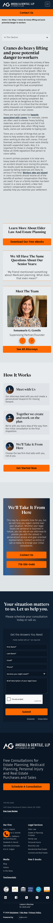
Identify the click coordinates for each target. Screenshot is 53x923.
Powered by (8, 917)
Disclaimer (31, 719)
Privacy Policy (43, 719)
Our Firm (7, 825)
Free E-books (34, 859)
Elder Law (32, 829)
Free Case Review (10, 811)
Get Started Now (26, 468)
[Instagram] (37, 897)
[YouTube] (47, 897)
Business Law (33, 846)
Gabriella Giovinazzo (11, 846)
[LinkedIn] (5, 897)
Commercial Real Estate (38, 853)
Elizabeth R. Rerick (10, 842)
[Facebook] (16, 897)
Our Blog (12, 20)
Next (32, 341)
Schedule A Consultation (26, 786)
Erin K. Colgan (9, 849)
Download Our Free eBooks (27, 241)
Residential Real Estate (37, 849)
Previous (22, 341)
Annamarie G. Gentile (11, 833)
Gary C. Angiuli (9, 829)
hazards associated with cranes (21, 116)
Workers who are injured (35, 172)
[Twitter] (26, 897)
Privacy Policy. (35, 912)
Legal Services (35, 825)
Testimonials (9, 877)
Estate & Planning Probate (35, 834)
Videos (6, 867)
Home (4, 20)
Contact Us (26, 12)
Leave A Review (26, 905)
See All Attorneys (27, 349)
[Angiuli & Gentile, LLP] (21, 5)
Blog (5, 864)
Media (6, 859)
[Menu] (47, 4)
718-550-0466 (26, 564)
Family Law (32, 839)
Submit (26, 712)
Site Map (23, 912)
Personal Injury (34, 842)
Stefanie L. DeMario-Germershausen (11, 837)
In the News (8, 871)
